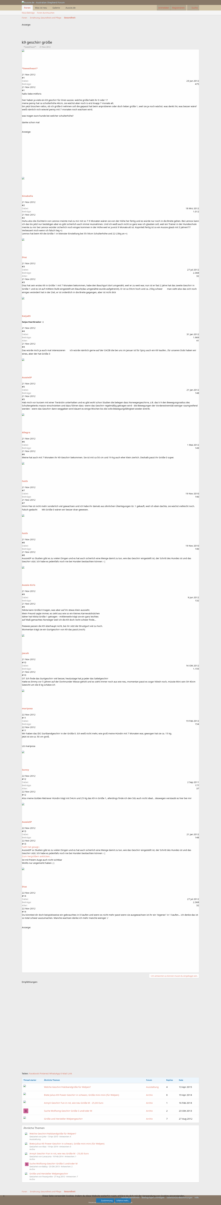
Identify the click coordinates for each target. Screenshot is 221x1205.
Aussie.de (70, 7)
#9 (23, 594)
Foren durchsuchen (45, 12)
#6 (23, 441)
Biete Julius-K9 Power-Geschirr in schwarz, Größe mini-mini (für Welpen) (81, 1094)
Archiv (149, 1094)
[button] (49, 7)
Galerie (56, 7)
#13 (24, 831)
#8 (23, 542)
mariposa (27, 708)
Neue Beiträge (28, 12)
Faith (25, 481)
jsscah (25, 653)
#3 (23, 266)
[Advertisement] (76, 33)
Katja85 (26, 315)
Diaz (24, 257)
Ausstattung (152, 1086)
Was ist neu (41, 7)
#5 (23, 386)
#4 (23, 331)
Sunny (25, 769)
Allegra (26, 432)
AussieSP (27, 377)
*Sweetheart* (30, 47)
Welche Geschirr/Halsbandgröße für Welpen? (67, 1086)
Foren (27, 7)
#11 (24, 717)
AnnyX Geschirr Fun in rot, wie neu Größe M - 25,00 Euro (73, 1102)
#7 (23, 490)
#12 (24, 778)
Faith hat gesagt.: (31, 846)
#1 (23, 77)
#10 (24, 662)
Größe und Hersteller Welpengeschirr (63, 1118)
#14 (24, 895)
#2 (23, 205)
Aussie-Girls (28, 584)
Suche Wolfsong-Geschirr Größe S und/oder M (68, 1110)
